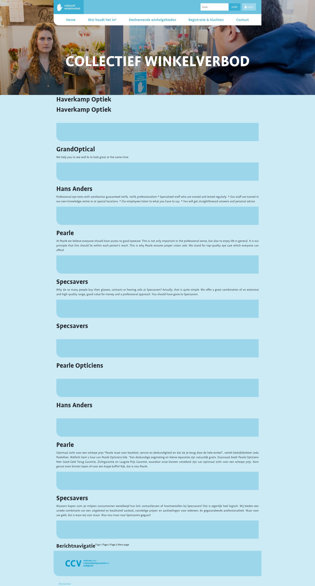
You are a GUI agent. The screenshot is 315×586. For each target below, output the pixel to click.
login (250, 7)
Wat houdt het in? (102, 20)
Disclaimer (65, 583)
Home (70, 20)
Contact (242, 20)
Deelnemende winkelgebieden (152, 20)
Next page (123, 544)
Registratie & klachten (206, 20)
